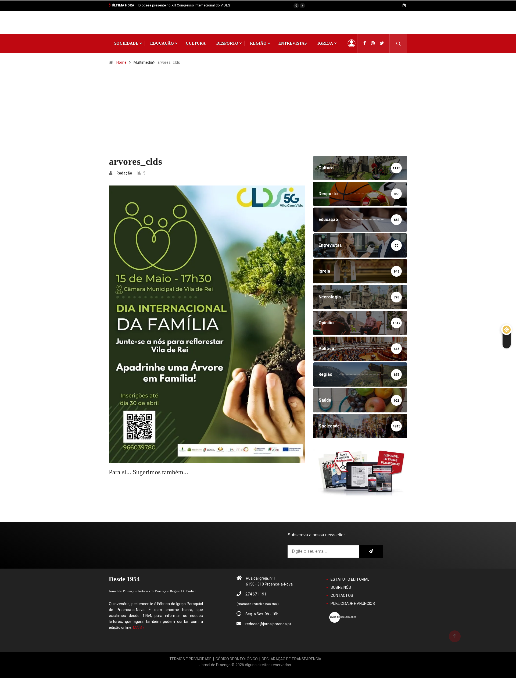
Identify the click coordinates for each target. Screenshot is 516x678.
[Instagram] (373, 43)
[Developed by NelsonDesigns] (245, 671)
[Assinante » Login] (351, 43)
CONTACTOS (342, 595)
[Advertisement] (258, 115)
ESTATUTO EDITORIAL (350, 579)
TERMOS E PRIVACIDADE (190, 659)
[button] (296, 5)
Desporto (227, 43)
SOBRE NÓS (341, 587)
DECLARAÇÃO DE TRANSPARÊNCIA (291, 659)
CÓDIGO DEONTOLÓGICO (237, 659)
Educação (162, 43)
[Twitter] (382, 43)
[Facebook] (364, 43)
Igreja (325, 43)
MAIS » (139, 627)
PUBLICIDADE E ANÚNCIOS (353, 603)
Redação (124, 173)
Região (258, 43)
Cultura (196, 43)
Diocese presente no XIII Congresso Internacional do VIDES (184, 5)
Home (121, 62)
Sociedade (126, 43)
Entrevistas (292, 43)
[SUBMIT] (371, 551)
